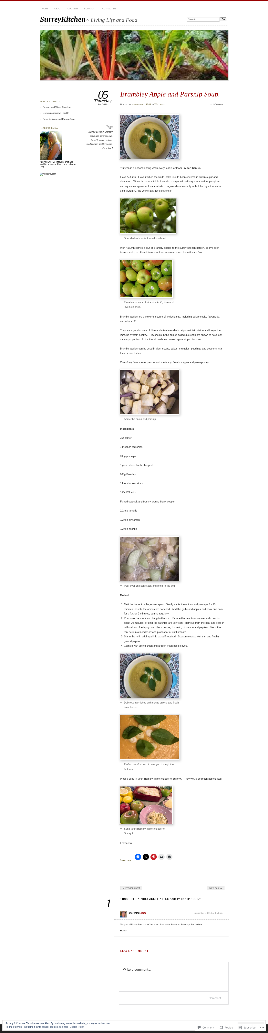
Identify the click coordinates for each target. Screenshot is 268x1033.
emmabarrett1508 (141, 104)
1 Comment (218, 104)
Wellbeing (159, 104)
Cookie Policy (77, 1027)
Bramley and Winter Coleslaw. (57, 107)
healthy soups (105, 144)
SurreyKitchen (63, 19)
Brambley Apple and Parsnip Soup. (59, 119)
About (58, 8)
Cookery (72, 8)
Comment (215, 998)
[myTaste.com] (48, 174)
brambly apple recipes (101, 140)
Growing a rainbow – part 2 (55, 113)
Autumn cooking (96, 132)
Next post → (215, 888)
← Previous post (131, 888)
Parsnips (106, 148)
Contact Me (109, 8)
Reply (123, 931)
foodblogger (92, 144)
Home (45, 8)
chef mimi (134, 913)
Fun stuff (90, 8)
